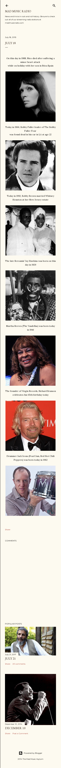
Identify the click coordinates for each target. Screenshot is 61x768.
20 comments (19, 664)
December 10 (15, 728)
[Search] (54, 5)
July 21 (10, 658)
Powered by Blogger (33, 753)
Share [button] (7, 529)
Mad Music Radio (18, 11)
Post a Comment (20, 733)
